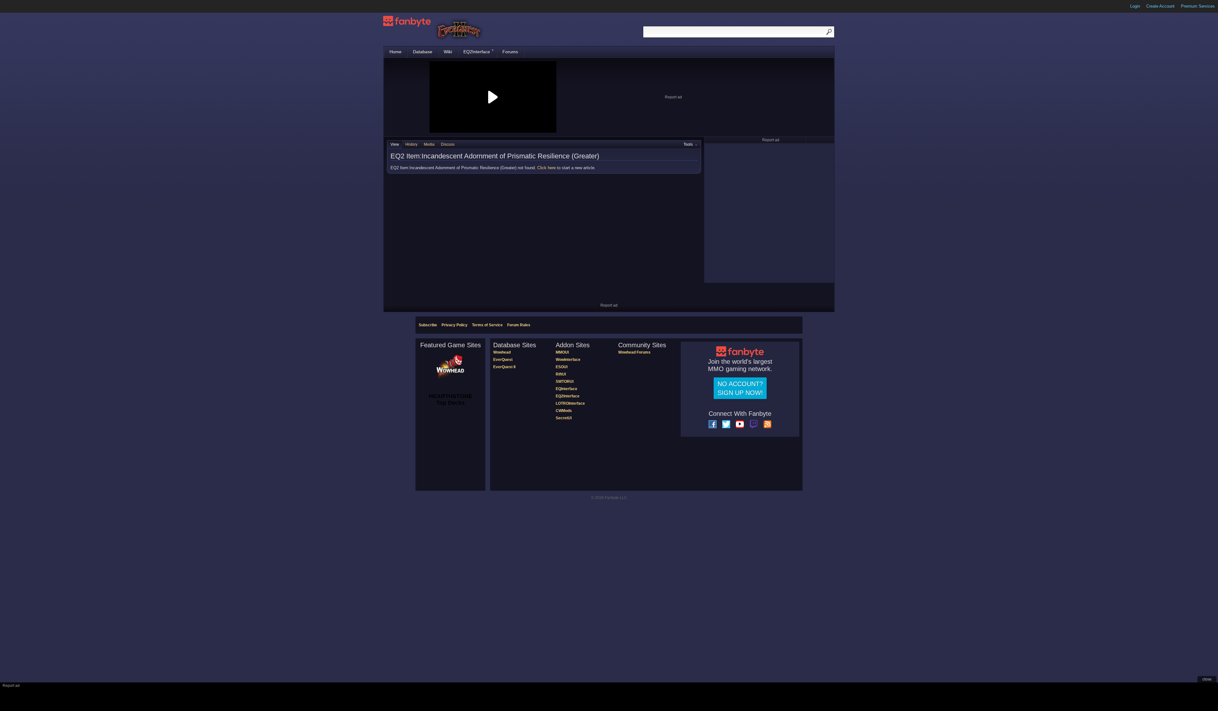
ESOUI (561, 367)
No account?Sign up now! (740, 388)
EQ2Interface (476, 51)
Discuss (448, 144)
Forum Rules (518, 325)
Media (429, 144)
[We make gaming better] (20, 6)
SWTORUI (564, 381)
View (394, 144)
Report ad (673, 97)
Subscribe (428, 325)
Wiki (448, 51)
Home (396, 51)
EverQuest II (504, 367)
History (411, 144)
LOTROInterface (570, 403)
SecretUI (564, 418)
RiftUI (561, 374)
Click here (546, 167)
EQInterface (566, 389)
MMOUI (562, 352)
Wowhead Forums (634, 352)
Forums (510, 51)
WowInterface (568, 359)
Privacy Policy (455, 325)
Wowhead (502, 352)
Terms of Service (487, 325)
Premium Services (1198, 6)
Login (1135, 6)
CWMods (564, 411)
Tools (688, 144)
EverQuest (503, 359)
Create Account (1160, 6)
